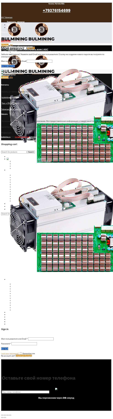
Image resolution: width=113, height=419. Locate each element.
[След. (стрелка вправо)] (5, 417)
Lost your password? (10, 353)
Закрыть (4, 149)
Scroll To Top (6, 358)
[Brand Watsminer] (7, 70)
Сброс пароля (8, 66)
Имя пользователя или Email (13, 61)
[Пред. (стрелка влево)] (2, 417)
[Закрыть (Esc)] (2, 415)
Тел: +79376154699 (10, 103)
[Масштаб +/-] (10, 415)
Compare (10, 321)
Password (6, 343)
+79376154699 (56, 10)
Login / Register (13, 324)
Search (31, 152)
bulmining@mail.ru (9, 97)
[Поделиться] (5, 415)
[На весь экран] (7, 415)
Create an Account (24, 356)
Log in (4, 349)
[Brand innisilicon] (6, 73)
